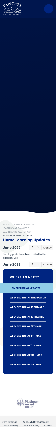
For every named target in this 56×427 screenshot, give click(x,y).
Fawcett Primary (25, 224)
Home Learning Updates (17, 235)
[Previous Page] (32, 247)
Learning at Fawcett (16, 228)
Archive (47, 247)
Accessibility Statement (36, 422)
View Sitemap (9, 422)
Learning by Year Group (17, 231)
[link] (38, 247)
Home (6, 224)
